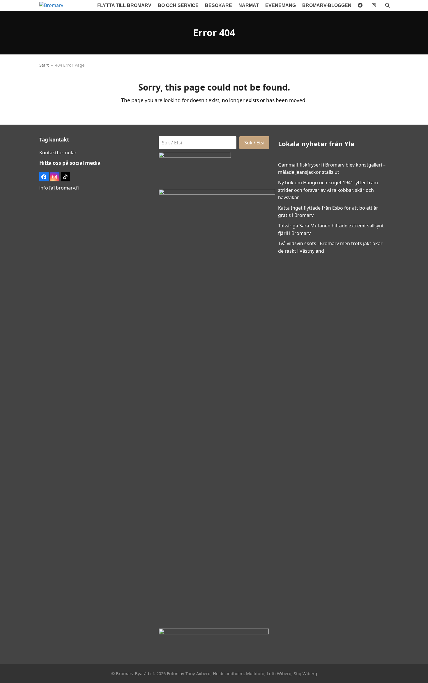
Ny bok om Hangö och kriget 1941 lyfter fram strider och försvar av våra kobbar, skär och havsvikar (328, 190)
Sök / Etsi (254, 142)
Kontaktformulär (58, 152)
